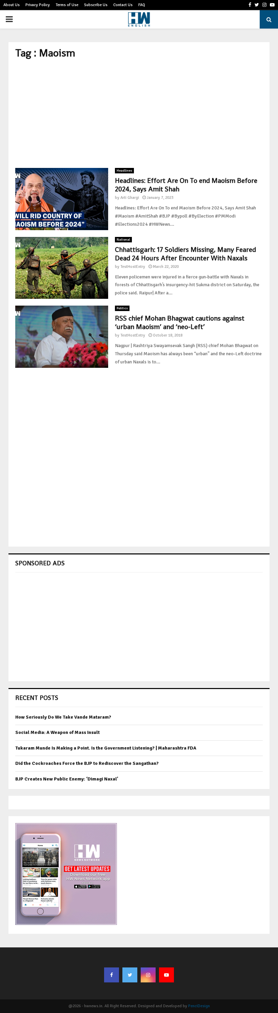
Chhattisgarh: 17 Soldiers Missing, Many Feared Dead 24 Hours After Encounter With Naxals (185, 253)
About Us (11, 4)
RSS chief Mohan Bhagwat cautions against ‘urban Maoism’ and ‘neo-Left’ (179, 322)
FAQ (141, 4)
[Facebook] (111, 974)
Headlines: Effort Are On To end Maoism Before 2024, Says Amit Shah (186, 184)
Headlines (124, 171)
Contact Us (123, 4)
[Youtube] (166, 974)
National (123, 240)
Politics (122, 308)
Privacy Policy (37, 4)
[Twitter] (129, 974)
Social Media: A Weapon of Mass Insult (57, 732)
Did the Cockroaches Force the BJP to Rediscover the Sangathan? (87, 763)
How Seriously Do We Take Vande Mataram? (63, 717)
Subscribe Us (95, 4)
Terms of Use (67, 4)
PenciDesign (199, 1006)
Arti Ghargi (129, 197)
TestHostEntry (132, 266)
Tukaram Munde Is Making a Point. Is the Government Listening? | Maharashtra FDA (105, 748)
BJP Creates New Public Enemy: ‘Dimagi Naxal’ (66, 779)
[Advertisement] (139, 113)
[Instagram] (148, 974)
